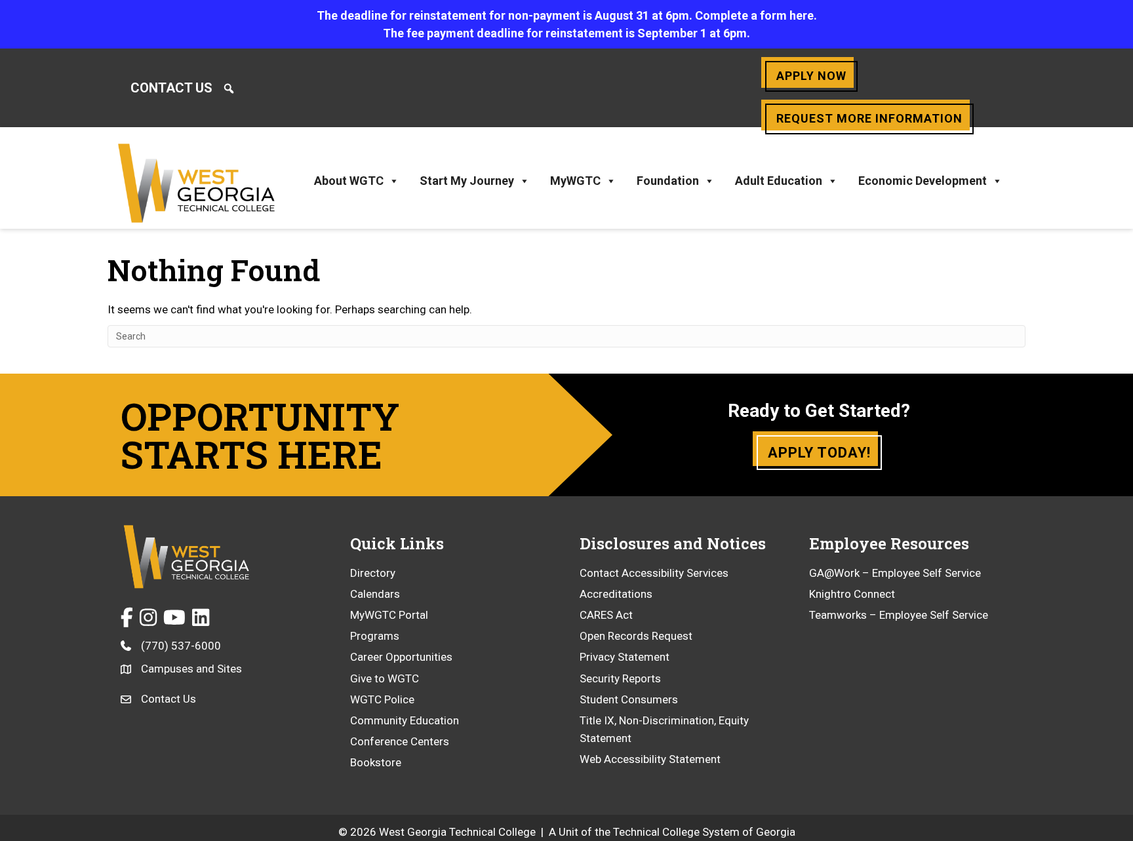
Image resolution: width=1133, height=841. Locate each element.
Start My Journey (467, 180)
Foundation (668, 180)
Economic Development (922, 180)
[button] (229, 88)
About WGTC (349, 180)
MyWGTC (575, 180)
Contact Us (171, 88)
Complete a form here (754, 15)
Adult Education (778, 180)
